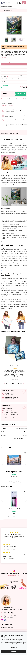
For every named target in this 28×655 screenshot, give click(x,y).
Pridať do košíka (21, 94)
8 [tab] (20, 482)
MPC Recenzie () (18, 131)
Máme (11, 119)
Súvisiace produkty (5, 133)
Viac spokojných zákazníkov (14, 383)
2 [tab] (9, 482)
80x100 (3, 73)
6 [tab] (16, 482)
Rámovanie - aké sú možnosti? (10, 412)
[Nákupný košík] (19, 2)
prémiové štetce (13, 115)
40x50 (3, 67)
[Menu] (24, 2)
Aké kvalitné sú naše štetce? (10, 416)
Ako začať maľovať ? (8, 408)
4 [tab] (13, 482)
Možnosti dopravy (7, 410)
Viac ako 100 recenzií (7, 105)
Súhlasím (13, 651)
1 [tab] (7, 482)
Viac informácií (21, 644)
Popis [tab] (2, 131)
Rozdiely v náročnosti (8, 418)
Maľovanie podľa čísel (21, 428)
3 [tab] (11, 482)
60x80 (3, 70)
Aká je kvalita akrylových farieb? (11, 414)
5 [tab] (14, 482)
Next (26, 357)
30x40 (3, 64)
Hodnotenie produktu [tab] (8, 131)
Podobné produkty (14, 133)
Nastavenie (13, 647)
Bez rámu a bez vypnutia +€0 (8, 81)
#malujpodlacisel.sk (14, 575)
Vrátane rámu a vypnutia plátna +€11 (10, 78)
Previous (2, 357)
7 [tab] (18, 482)
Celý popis (3, 57)
